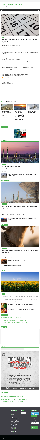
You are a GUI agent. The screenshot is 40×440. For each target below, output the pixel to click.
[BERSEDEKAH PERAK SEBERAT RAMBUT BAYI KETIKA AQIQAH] (33, 104)
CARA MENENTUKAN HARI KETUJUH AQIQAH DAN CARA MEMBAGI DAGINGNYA (6, 91)
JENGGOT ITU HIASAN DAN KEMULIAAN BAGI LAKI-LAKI (16, 260)
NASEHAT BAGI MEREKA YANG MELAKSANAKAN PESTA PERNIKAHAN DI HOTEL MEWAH (21, 309)
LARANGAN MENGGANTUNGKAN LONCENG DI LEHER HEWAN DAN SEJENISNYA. (20, 251)
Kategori (6, 9)
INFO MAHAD (17, 9)
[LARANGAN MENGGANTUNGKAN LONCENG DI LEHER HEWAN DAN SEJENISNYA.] (20, 236)
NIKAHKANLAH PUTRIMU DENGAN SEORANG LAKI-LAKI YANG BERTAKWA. (12, 401)
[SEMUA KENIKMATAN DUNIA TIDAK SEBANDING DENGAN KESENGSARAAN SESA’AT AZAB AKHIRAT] (4, 220)
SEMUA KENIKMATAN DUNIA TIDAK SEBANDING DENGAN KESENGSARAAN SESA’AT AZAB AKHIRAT (22, 219)
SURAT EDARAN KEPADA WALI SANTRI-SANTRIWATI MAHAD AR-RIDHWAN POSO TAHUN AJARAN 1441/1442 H (22, 175)
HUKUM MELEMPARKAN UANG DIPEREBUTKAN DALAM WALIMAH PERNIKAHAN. (20, 304)
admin (8, 168)
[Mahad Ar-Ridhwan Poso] (2, 10)
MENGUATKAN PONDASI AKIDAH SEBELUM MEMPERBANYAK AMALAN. (12, 319)
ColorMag (2, 438)
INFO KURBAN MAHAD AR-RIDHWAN (11, 166)
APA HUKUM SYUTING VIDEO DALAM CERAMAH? (29, 98)
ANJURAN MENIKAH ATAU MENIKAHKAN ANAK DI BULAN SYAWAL (20, 296)
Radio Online (24, 9)
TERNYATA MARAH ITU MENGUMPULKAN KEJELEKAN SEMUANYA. (11, 317)
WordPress (7, 438)
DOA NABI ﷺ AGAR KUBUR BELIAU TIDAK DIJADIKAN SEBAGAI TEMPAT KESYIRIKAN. (14, 322)
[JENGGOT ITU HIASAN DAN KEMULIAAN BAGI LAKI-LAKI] (4, 261)
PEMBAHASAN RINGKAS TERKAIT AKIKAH (9, 98)
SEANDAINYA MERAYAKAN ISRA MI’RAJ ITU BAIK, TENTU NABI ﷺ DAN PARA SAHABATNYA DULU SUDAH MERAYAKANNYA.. (19, 115)
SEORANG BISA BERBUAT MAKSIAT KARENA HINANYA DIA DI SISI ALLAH (13, 214)
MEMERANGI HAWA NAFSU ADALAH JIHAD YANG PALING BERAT (19, 206)
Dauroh (29, 9)
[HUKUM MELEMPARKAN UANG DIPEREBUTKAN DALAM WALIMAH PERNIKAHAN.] (4, 305)
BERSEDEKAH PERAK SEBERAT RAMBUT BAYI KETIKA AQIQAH (33, 113)
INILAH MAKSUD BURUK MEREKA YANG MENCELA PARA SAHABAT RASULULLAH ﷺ (13, 320)
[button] (8, 10)
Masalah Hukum (4, 248)
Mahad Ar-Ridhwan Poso (12, 4)
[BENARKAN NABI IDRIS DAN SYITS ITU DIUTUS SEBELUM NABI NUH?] (7, 104)
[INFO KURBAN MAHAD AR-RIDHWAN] (20, 152)
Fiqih (11, 9)
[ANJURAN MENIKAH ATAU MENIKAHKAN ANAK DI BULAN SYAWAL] (20, 282)
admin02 (8, 43)
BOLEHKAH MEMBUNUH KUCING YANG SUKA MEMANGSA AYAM (11, 265)
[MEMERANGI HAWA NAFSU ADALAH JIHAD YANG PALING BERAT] (20, 192)
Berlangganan (34, 427)
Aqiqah (3, 37)
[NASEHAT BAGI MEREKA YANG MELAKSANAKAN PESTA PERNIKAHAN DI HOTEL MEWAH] (4, 310)
